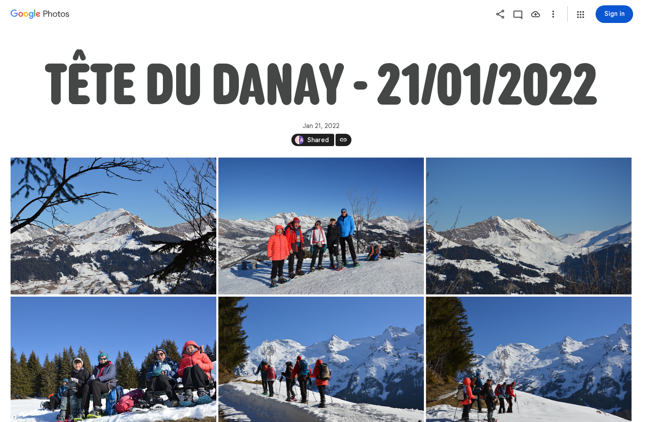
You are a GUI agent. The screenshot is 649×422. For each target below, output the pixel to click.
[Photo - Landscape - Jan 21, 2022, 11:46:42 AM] (113, 226)
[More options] (553, 14)
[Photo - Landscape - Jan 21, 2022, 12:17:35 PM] (529, 226)
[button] (580, 14)
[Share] (500, 14)
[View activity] (518, 14)
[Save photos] (535, 14)
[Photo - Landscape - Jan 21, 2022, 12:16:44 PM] (321, 226)
